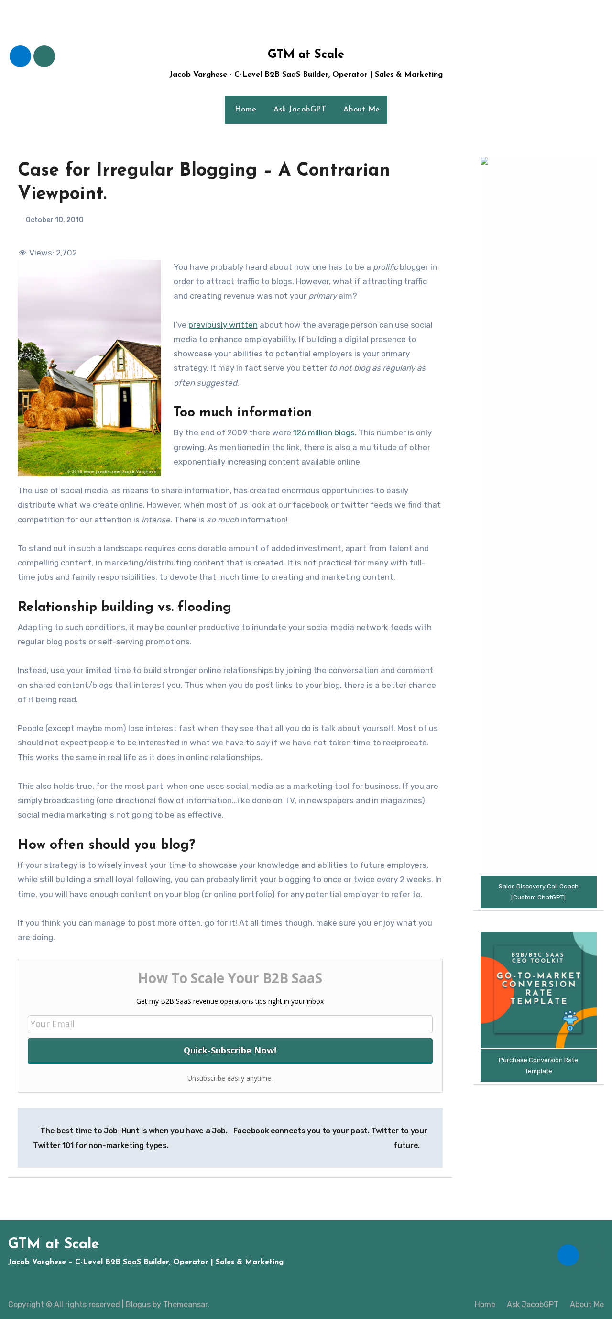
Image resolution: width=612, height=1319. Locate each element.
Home (244, 109)
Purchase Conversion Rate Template (538, 1065)
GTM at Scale (306, 55)
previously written (223, 325)
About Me (360, 109)
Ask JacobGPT (299, 109)
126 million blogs (324, 432)
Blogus (138, 1304)
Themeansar (185, 1304)
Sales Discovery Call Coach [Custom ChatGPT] (539, 892)
